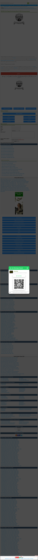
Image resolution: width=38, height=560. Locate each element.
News (11, 558)
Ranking (31, 558)
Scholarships (14, 558)
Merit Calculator (27, 558)
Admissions (7, 558)
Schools (18, 558)
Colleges (21, 558)
